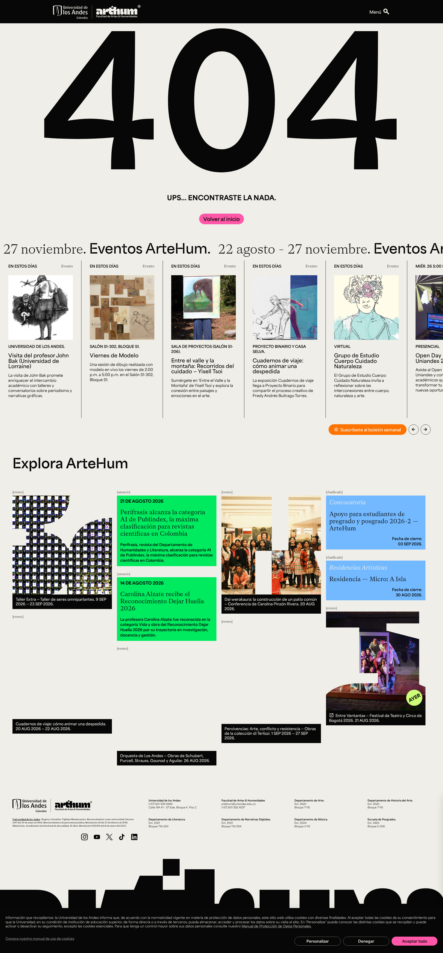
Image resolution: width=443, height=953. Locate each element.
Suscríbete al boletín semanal (370, 429)
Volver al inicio (221, 218)
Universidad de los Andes (26, 819)
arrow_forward (425, 429)
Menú (375, 12)
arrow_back (413, 429)
